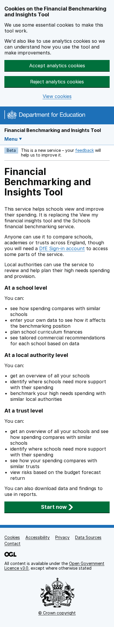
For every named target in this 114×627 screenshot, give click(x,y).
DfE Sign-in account (62, 248)
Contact (12, 543)
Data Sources (88, 537)
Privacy (62, 537)
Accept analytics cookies (57, 65)
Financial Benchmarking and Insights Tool (52, 130)
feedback (84, 150)
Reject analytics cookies (57, 82)
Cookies (12, 537)
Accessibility (37, 537)
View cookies (57, 96)
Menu (11, 139)
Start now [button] (54, 507)
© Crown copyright (57, 612)
